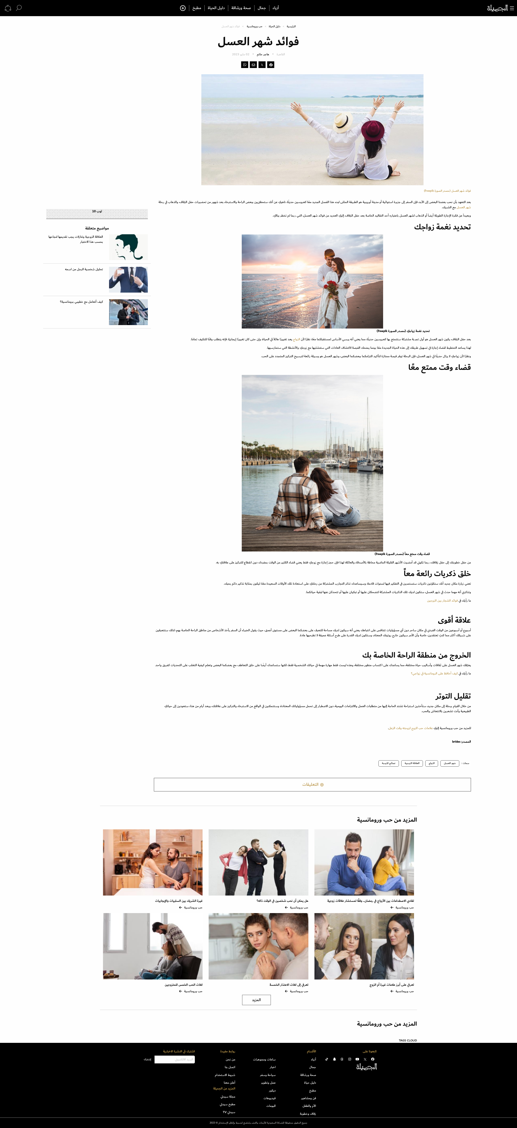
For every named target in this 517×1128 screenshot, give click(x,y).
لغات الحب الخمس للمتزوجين (184, 985)
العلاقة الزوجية (412, 763)
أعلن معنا (229, 1082)
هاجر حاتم (263, 54)
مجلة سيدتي (228, 1096)
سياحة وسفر (268, 1075)
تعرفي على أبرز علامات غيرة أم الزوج (392, 985)
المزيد (256, 1000)
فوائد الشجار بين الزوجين (442, 600)
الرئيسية (291, 26)
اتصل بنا (230, 1067)
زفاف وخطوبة (308, 1113)
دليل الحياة (216, 8)
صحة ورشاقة (241, 8)
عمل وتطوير (268, 1082)
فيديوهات (270, 1098)
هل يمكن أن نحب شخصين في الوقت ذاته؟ (282, 901)
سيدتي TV (229, 1112)
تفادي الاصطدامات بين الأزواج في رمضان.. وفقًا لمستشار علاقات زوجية (370, 901)
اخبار (273, 1067)
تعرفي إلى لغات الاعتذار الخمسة (289, 985)
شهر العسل (464, 207)
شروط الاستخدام (225, 1075)
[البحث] (18, 8)
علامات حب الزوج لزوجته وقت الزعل (411, 728)
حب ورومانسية (254, 26)
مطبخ (196, 8)
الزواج (297, 339)
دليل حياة (310, 1082)
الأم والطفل (309, 1105)
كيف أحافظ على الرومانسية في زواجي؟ (434, 673)
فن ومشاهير (308, 1098)
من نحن (230, 1059)
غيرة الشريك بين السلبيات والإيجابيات (179, 901)
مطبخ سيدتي (227, 1104)
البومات (271, 1105)
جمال (262, 8)
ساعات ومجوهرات (264, 1059)
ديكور (272, 1090)
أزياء (276, 8)
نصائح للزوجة (388, 763)
